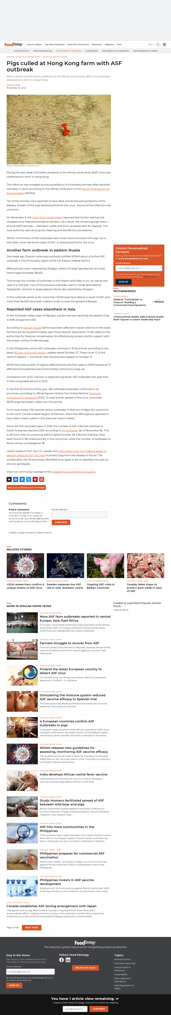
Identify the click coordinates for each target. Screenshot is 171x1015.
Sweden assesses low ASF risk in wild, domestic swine (65, 586)
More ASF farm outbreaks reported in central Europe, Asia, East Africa (75, 618)
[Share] (15, 479)
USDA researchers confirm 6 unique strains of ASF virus (25, 586)
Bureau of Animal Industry (30, 352)
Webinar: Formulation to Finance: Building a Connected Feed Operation (129, 302)
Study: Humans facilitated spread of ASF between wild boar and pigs (72, 802)
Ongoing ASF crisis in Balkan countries (101, 586)
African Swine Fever (55, 57)
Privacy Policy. (149, 277)
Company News (121, 314)
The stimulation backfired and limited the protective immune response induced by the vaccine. (73, 705)
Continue (99, 1009)
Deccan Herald (32, 327)
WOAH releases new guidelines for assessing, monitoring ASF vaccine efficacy (74, 750)
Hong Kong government (47, 217)
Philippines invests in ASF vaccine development (67, 882)
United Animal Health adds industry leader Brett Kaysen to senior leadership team (138, 318)
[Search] (157, 44)
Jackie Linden (13, 85)
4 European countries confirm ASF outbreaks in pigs (67, 723)
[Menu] (164, 44)
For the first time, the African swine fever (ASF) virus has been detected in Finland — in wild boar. (73, 679)
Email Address (60, 510)
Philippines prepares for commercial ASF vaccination (72, 855)
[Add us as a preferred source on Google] (41, 479)
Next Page (31, 927)
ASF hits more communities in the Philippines (67, 829)
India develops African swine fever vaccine (73, 774)
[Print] (9, 479)
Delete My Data (85, 968)
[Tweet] (28, 479)
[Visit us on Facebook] (61, 960)
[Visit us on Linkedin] (68, 960)
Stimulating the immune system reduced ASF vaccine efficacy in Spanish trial (73, 697)
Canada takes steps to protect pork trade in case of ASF (144, 588)
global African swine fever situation (74, 471)
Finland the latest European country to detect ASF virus (71, 671)
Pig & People (69, 430)
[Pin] (35, 479)
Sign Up (123, 282)
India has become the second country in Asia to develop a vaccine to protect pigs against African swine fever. (71, 780)
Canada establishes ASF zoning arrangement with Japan (52, 906)
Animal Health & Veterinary (23, 57)
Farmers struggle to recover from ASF (69, 643)
